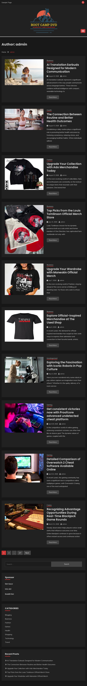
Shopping (8, 634)
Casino (49, 505)
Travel (7, 642)
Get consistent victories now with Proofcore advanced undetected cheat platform (63, 414)
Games (7, 627)
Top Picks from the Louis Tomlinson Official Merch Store (64, 214)
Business (50, 61)
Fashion (49, 160)
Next (27, 553)
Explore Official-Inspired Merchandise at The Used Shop (64, 319)
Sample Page (7, 2)
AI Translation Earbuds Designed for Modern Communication (63, 68)
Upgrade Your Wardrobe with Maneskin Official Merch (64, 272)
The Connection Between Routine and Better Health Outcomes (64, 117)
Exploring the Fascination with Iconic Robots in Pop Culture (64, 365)
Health (49, 110)
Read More (53, 97)
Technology (9, 638)
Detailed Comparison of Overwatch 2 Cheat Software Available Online (63, 464)
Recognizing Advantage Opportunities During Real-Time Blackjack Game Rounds (63, 514)
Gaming (49, 405)
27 (20, 553)
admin (64, 76)
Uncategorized (52, 358)
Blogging (8, 615)
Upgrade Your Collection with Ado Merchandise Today (64, 167)
